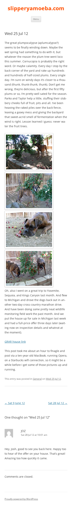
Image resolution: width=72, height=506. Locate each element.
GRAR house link (15, 341)
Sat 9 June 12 (15, 403)
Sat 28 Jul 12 (57, 403)
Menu (36, 19)
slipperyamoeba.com (36, 8)
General (37, 379)
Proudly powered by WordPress (21, 499)
